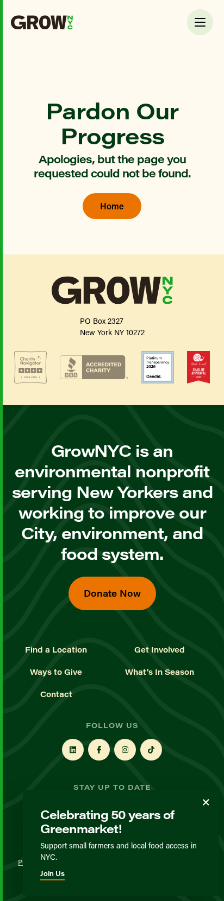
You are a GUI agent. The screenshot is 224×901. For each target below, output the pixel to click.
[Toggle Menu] (200, 22)
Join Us (52, 873)
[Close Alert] (206, 802)
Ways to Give (56, 672)
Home (112, 206)
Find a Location (56, 650)
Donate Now (112, 593)
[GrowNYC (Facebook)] (99, 750)
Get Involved (159, 650)
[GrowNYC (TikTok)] (151, 750)
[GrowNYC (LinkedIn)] (73, 750)
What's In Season (159, 672)
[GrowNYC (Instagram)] (125, 750)
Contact (56, 694)
